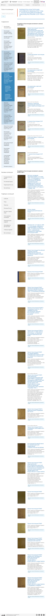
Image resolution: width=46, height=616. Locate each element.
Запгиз (28, 155)
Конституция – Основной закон (7, 27)
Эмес (28, 107)
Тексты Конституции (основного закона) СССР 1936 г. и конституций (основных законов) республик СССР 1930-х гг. (8, 66)
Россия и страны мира (8, 212)
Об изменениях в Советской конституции (34, 70)
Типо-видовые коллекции (7, 216)
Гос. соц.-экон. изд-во (31, 140)
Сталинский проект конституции (35, 54)
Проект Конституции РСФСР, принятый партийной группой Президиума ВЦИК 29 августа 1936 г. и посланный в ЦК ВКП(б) (35, 289)
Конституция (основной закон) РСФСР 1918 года (8, 32)
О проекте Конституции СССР (35, 121)
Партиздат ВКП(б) (30, 55)
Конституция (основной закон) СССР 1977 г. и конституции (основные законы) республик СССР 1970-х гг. (8, 135)
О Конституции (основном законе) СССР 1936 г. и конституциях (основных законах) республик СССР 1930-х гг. (8, 119)
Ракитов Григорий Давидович (32, 152)
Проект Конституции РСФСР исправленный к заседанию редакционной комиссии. (34, 539)
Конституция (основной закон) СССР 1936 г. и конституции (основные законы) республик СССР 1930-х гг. (8, 55)
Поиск (32, 1)
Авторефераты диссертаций (7, 226)
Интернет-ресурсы (8, 166)
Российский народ (8, 181)
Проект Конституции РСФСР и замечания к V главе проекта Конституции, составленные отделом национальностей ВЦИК (35, 333)
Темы (5, 201)
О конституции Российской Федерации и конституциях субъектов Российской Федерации (7, 159)
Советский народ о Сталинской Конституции (35, 138)
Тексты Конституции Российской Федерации (8, 144)
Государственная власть (8, 177)
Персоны (6, 205)
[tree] (8, 96)
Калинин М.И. (29, 53)
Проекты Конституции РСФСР (35, 271)
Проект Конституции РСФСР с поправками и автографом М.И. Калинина (35, 428)
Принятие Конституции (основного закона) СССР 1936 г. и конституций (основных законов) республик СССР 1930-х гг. (8, 107)
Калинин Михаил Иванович (32, 373)
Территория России (8, 184)
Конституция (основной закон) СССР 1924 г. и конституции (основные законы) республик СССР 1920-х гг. (8, 45)
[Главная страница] (5, 2)
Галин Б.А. (40, 135)
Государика (28, 4)
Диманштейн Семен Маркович (33, 101)
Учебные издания (8, 229)
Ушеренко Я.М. (35, 135)
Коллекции (20, 1)
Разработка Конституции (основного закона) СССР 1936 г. (8, 88)
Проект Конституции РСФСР (34, 491)
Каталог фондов (26, 1)
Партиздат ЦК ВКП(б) (31, 37)
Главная (4, 4)
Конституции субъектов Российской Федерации (6, 150)
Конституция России (36, 4)
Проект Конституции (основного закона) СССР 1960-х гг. (8, 127)
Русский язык (7, 188)
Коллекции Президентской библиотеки (16, 4)
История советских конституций (8, 37)
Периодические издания (7, 221)
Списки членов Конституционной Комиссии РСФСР (34, 211)
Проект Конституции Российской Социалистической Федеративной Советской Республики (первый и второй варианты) (36, 252)
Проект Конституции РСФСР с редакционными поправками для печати (35, 410)
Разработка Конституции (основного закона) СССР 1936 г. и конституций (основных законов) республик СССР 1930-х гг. (8, 78)
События (6, 198)
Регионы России (8, 208)
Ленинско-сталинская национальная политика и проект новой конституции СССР (35, 105)
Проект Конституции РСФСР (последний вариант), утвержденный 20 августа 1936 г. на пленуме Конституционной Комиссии (36, 354)
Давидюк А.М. (29, 135)
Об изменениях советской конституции (34, 86)
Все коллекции (7, 233)
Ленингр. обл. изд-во (31, 122)
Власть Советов (30, 88)
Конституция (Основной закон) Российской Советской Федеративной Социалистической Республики (35, 445)
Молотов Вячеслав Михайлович (33, 68)
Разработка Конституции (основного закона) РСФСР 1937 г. (8, 97)
